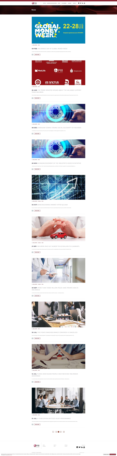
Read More (37, 54)
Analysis (39, 201)
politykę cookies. (9, 454)
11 (60, 431)
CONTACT (78, 0)
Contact (74, 3)
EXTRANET (82, 0)
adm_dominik (35, 86)
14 (63, 431)
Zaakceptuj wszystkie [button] (112, 454)
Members (44, 446)
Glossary (69, 3)
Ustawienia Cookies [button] (106, 454)
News (59, 3)
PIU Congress (64, 3)
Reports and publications (51, 3)
